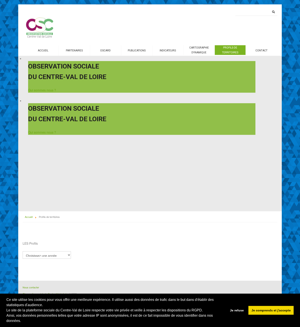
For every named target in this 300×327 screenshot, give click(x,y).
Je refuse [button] (237, 310)
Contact (261, 50)
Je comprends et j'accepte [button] (271, 310)
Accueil (43, 50)
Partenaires (74, 50)
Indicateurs (168, 50)
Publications (137, 50)
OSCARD (105, 50)
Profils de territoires (230, 50)
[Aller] (273, 12)
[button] (21, 321)
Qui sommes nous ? (42, 90)
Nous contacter (31, 287)
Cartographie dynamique (199, 50)
